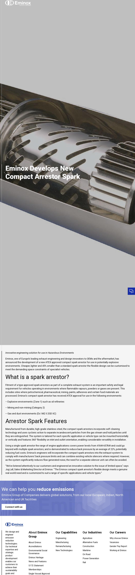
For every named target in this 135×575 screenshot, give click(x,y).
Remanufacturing (63, 546)
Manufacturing (62, 542)
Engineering (61, 538)
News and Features (38, 561)
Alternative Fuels (90, 542)
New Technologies (64, 550)
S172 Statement (36, 565)
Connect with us (13, 507)
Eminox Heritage (36, 557)
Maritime (87, 550)
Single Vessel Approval (39, 573)
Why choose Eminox (119, 538)
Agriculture (87, 538)
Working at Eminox (118, 550)
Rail (84, 562)
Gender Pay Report (118, 546)
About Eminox (35, 542)
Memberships (35, 569)
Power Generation (91, 558)
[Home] (18, 3)
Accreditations (35, 546)
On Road (86, 554)
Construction (88, 546)
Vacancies (114, 542)
